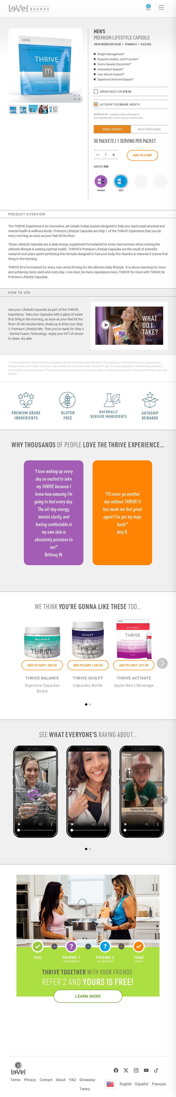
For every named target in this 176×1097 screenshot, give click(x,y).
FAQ (72, 1079)
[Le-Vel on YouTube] (146, 1070)
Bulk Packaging (149, 129)
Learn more (88, 996)
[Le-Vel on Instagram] (136, 1070)
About (61, 1079)
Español (141, 1083)
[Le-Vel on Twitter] (126, 1070)
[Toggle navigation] (161, 7)
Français (159, 1083)
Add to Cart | (42, 665)
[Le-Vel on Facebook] (116, 1070)
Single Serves (112, 129)
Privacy (30, 1079)
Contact (46, 1079)
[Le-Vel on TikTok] (156, 1070)
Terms (15, 1079)
